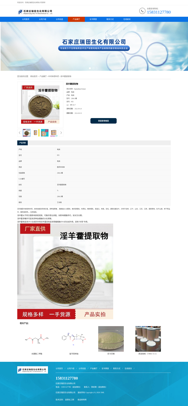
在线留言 (127, 19)
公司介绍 (42, 19)
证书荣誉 (93, 19)
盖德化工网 (69, 400)
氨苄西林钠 (73, 354)
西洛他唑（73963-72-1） (148, 354)
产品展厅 (76, 19)
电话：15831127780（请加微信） (69, 387)
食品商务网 (82, 400)
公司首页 (25, 19)
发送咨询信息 (103, 121)
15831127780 (159, 12)
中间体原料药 (53, 76)
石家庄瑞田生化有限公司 (65, 392)
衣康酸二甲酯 (36, 354)
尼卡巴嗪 (111, 354)
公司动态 (59, 19)
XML (102, 392)
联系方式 (110, 19)
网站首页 (33, 76)
